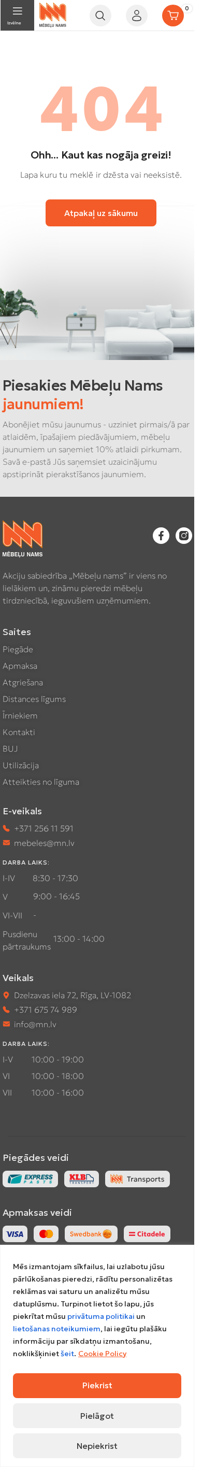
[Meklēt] (100, 15)
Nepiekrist (97, 1446)
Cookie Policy (102, 1353)
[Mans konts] (137, 15)
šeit (67, 1353)
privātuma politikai (101, 1316)
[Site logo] (53, 14)
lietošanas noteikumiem (56, 1328)
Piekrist (97, 1385)
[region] (97, 1356)
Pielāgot (97, 1416)
